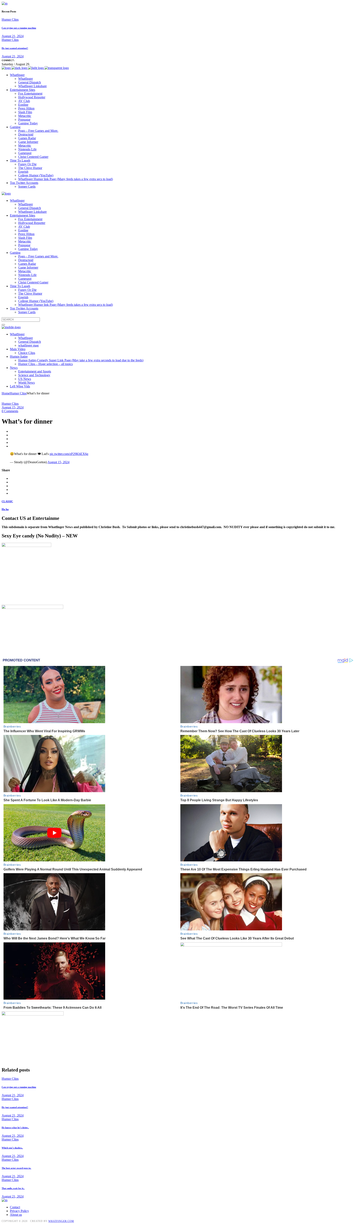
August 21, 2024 (13, 36)
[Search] (3, 324)
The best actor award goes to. (16, 1168)
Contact (15, 1207)
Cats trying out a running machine (19, 28)
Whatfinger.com (61, 1221)
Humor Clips (10, 19)
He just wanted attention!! (15, 48)
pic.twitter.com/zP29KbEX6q (69, 454)
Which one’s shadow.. (12, 1148)
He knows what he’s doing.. (15, 1127)
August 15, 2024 (13, 407)
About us (16, 1214)
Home (6, 393)
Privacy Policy (19, 1211)
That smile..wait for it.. (13, 1188)
